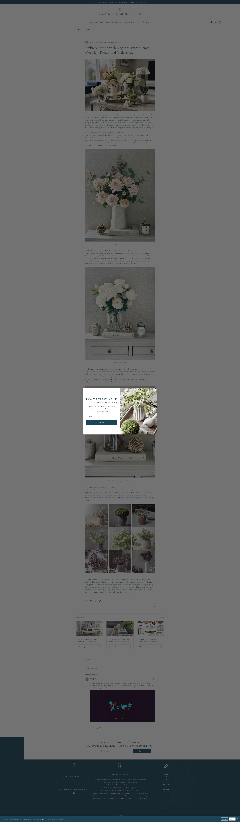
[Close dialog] (154, 390)
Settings (224, 819)
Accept (232, 819)
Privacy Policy (61, 819)
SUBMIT (102, 422)
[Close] (238, 819)
